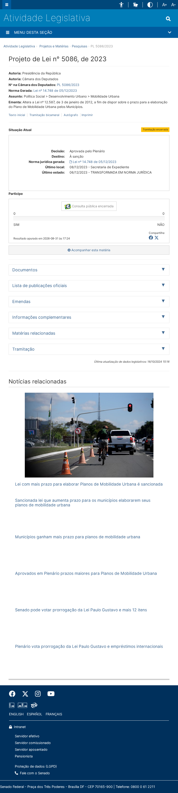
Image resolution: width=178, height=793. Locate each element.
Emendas (21, 301)
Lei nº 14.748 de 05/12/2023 (55, 90)
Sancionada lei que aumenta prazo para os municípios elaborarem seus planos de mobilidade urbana (82, 502)
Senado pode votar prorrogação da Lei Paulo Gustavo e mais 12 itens (81, 609)
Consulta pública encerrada (92, 206)
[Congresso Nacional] (22, 705)
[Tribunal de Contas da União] (33, 705)
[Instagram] (38, 694)
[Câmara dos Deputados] (12, 705)
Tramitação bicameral (44, 115)
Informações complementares (41, 317)
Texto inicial (17, 115)
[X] (156, 237)
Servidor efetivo (27, 736)
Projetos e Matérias (53, 46)
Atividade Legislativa (46, 17)
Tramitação (23, 349)
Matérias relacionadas (33, 333)
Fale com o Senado (34, 773)
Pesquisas (79, 46)
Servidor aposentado (31, 749)
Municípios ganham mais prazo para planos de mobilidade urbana (77, 536)
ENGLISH (16, 714)
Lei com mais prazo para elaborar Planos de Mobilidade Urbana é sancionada (89, 484)
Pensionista (24, 756)
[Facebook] (14, 694)
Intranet (19, 727)
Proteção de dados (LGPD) (36, 766)
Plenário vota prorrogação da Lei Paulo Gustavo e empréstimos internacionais (89, 646)
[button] (121, 4)
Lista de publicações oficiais (39, 285)
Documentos (24, 269)
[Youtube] (49, 694)
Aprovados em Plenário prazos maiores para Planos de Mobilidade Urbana (86, 573)
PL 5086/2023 (68, 85)
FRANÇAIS (54, 714)
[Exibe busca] (168, 18)
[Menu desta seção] (7, 32)
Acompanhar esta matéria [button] (90, 250)
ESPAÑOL (34, 714)
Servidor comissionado (33, 743)
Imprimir (87, 115)
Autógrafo (71, 115)
